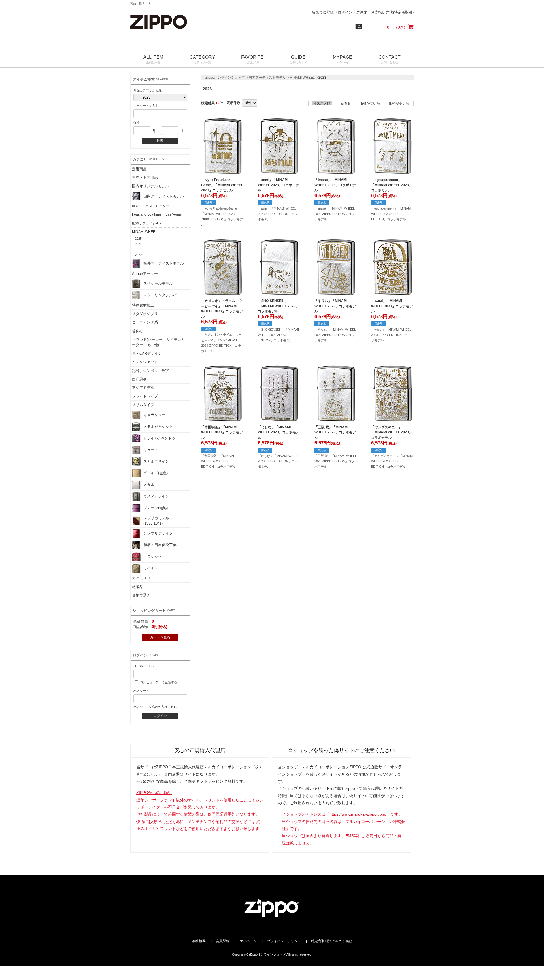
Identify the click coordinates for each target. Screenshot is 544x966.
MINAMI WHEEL (144, 232)
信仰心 (137, 331)
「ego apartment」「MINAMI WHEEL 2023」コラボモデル (391, 185)
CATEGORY (202, 59)
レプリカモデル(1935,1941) (156, 520)
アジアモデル (143, 388)
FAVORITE (252, 59)
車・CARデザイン (147, 353)
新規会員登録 (323, 12)
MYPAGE (342, 59)
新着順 (346, 103)
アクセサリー (143, 578)
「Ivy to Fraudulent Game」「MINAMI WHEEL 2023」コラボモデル (222, 185)
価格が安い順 (370, 103)
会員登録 (223, 941)
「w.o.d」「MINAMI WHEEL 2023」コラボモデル (392, 306)
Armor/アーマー (145, 273)
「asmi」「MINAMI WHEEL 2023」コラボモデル (278, 185)
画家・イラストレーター (150, 206)
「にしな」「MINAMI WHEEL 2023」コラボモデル (278, 432)
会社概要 (199, 941)
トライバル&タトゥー (161, 438)
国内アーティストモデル (163, 196)
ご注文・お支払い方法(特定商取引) (385, 12)
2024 (138, 244)
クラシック (152, 556)
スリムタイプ (143, 405)
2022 (138, 255)
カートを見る (160, 637)
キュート (150, 450)
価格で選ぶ (141, 595)
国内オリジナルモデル (150, 186)
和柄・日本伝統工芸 (160, 545)
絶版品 (137, 587)
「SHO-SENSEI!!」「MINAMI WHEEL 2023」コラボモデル (278, 306)
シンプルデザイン (158, 533)
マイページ (248, 941)
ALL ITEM (153, 59)
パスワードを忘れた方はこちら (155, 706)
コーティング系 (145, 322)
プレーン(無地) (155, 508)
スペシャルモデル (158, 283)
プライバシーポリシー (284, 941)
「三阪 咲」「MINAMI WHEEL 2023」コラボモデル (335, 432)
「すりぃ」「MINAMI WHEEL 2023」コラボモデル (335, 306)
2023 (138, 249)
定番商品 (139, 169)
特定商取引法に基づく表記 (331, 941)
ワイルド (150, 568)
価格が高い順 (399, 103)
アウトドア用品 (145, 177)
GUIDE (298, 59)
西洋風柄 (139, 379)
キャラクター (154, 415)
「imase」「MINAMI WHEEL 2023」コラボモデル (335, 185)
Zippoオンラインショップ (225, 77)
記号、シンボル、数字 (150, 371)
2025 (138, 238)
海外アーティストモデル (163, 263)
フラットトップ (145, 396)
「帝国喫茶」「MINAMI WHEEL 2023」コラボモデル (222, 432)
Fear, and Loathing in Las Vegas (157, 214)
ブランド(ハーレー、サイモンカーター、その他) (158, 342)
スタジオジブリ (145, 314)
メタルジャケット (158, 426)
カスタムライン (156, 496)
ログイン (345, 12)
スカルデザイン (156, 461)
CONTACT (390, 59)
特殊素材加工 (143, 305)
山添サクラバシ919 (147, 223)
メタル (148, 484)
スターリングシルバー (161, 295)
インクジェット (145, 362)
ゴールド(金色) (155, 473)
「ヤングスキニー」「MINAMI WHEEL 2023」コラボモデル (391, 432)
